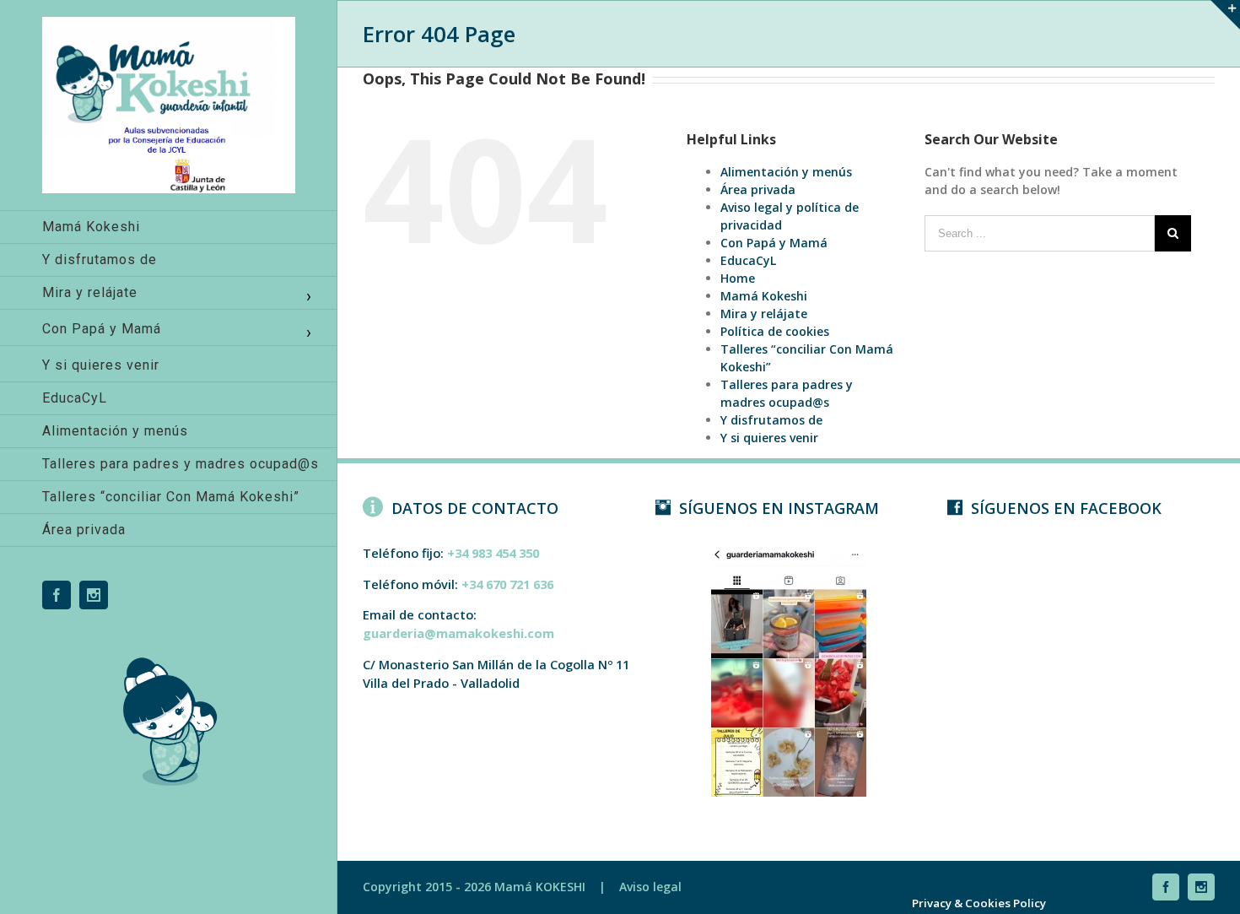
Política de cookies (774, 331)
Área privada (757, 189)
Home (737, 278)
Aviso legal (650, 887)
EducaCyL (748, 260)
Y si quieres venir (769, 438)
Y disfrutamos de (771, 420)
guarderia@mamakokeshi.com (458, 633)
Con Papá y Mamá (774, 243)
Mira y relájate (763, 314)
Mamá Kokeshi (763, 296)
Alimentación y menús (786, 172)
